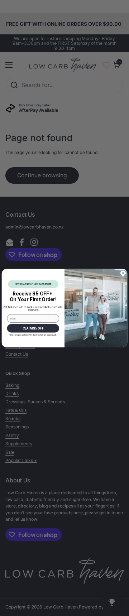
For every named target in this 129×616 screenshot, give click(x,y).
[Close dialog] (123, 273)
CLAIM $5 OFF (33, 328)
